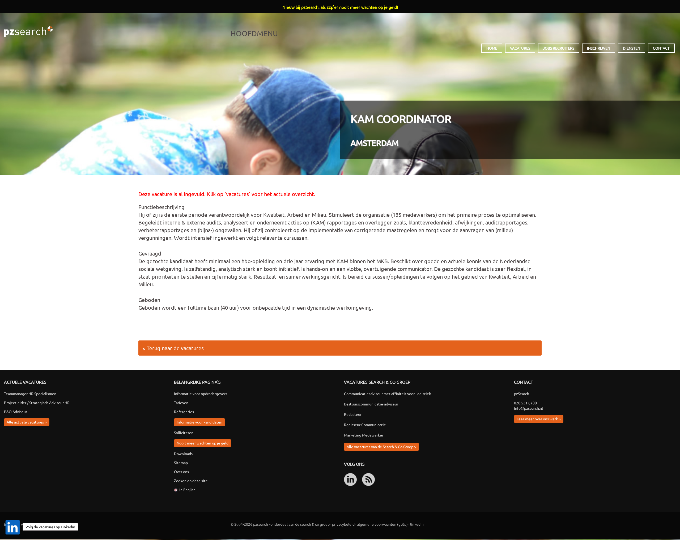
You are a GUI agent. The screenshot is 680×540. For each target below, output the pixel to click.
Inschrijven (598, 48)
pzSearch (28, 31)
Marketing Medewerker (363, 435)
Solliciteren (183, 432)
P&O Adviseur (15, 411)
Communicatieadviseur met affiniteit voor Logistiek (387, 393)
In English (187, 489)
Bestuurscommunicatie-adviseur (371, 403)
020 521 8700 (525, 402)
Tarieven (181, 402)
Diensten (631, 48)
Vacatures (520, 48)
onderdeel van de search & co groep (300, 524)
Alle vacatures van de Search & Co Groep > (381, 446)
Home (491, 48)
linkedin (417, 524)
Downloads (183, 453)
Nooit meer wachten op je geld (202, 442)
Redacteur (353, 414)
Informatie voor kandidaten (199, 422)
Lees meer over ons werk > (539, 418)
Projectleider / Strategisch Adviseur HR (37, 402)
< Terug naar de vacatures (173, 348)
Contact (661, 48)
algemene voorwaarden (376, 524)
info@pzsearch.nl (528, 408)
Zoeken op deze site (191, 480)
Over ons (181, 471)
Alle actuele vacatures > (27, 422)
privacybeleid (343, 524)
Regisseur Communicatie (365, 424)
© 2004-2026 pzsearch (249, 524)
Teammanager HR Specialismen (30, 393)
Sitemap (181, 462)
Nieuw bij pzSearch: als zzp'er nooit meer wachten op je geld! (340, 7)
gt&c (402, 524)
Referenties (184, 411)
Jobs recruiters (558, 48)
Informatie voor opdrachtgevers (200, 393)
